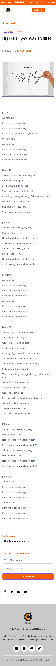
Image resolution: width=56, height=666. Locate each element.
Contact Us (38, 10)
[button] (50, 10)
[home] (7, 10)
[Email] (18, 591)
